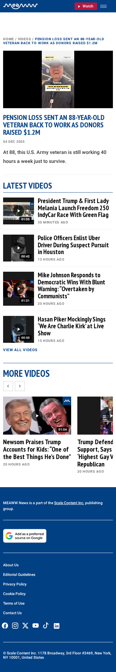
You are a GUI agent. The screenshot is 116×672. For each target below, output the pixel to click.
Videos (24, 39)
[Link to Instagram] (15, 626)
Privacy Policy (15, 584)
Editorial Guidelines (19, 574)
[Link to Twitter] (25, 626)
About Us (11, 565)
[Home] (20, 6)
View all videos (20, 350)
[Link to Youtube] (35, 626)
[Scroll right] (20, 386)
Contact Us (12, 613)
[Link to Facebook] (5, 626)
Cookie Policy (14, 594)
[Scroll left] (8, 386)
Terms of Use (13, 603)
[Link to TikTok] (46, 627)
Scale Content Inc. (69, 503)
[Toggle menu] (106, 6)
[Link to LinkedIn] (56, 626)
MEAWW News (15, 503)
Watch (88, 6)
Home (8, 39)
